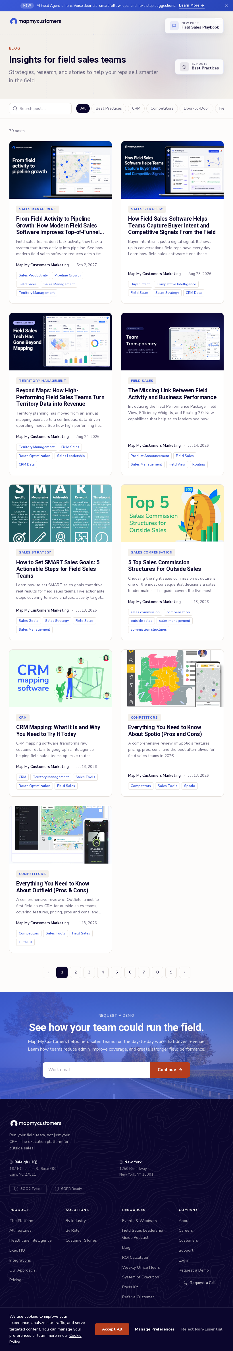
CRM (136, 108)
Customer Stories (81, 1240)
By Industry (76, 1220)
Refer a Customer (138, 1297)
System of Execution (140, 1277)
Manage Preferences (154, 1329)
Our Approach (22, 1270)
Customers (188, 1240)
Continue (170, 1069)
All (83, 108)
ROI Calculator (135, 1257)
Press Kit (130, 1287)
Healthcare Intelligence (30, 1240)
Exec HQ (17, 1250)
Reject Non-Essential (201, 1329)
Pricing (15, 1280)
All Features (20, 1230)
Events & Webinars (139, 1220)
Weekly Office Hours (141, 1267)
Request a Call (203, 1283)
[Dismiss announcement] (226, 6)
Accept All (112, 1329)
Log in (184, 1260)
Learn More (189, 5)
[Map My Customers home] (36, 21)
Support (186, 1250)
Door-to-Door (196, 108)
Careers (186, 1230)
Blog (126, 1247)
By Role (73, 1230)
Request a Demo (194, 1270)
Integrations (20, 1260)
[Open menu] (219, 21)
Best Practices (109, 108)
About (184, 1220)
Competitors (162, 108)
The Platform (21, 1220)
